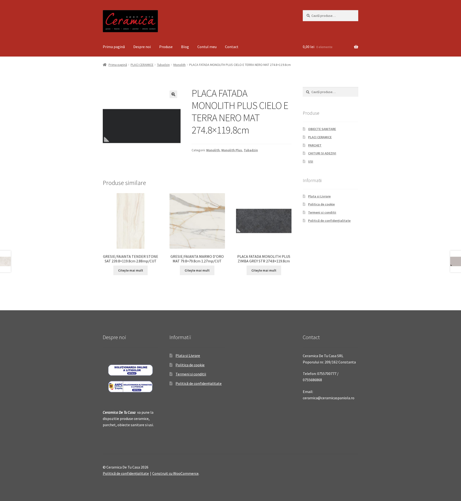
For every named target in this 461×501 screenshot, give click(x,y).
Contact (231, 46)
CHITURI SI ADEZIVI (322, 153)
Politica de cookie (321, 204)
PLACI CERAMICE (142, 65)
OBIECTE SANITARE (322, 129)
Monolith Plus (231, 150)
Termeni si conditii (322, 212)
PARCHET (314, 145)
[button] (173, 94)
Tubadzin (163, 65)
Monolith (179, 65)
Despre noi (142, 46)
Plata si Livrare (319, 196)
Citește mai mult (130, 270)
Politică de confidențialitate (329, 220)
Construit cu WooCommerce (175, 473)
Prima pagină (114, 46)
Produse (166, 46)
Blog (185, 46)
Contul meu (207, 46)
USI (310, 161)
